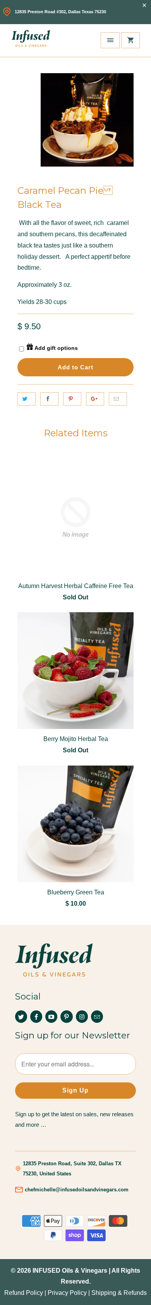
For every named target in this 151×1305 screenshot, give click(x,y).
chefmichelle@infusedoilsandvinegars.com (77, 1190)
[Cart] (130, 40)
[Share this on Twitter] (26, 399)
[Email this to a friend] (118, 399)
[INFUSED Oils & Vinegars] (30, 40)
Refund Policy (23, 1292)
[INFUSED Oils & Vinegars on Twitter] (21, 1016)
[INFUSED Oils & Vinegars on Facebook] (36, 1016)
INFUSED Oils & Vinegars (70, 1270)
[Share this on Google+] (95, 399)
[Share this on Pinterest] (72, 399)
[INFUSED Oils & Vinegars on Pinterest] (66, 1016)
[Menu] (110, 40)
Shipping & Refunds (119, 1292)
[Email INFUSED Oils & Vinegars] (97, 1016)
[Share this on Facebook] (49, 399)
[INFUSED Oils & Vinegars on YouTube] (51, 1016)
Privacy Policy (67, 1292)
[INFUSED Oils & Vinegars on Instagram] (82, 1016)
